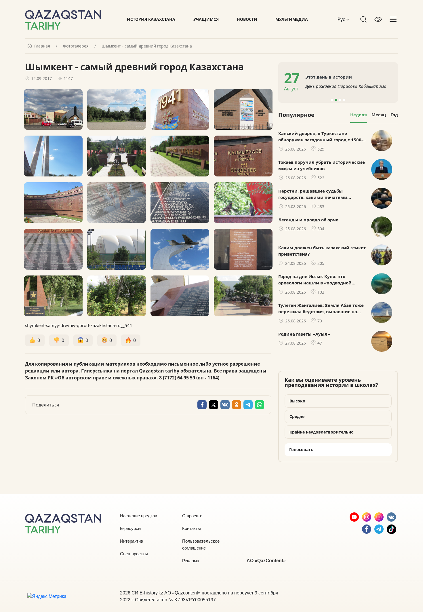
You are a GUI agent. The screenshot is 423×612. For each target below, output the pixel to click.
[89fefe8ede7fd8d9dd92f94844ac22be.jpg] (116, 109)
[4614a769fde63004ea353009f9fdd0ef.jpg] (53, 156)
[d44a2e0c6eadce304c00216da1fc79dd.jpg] (180, 156)
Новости (247, 19)
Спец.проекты (134, 553)
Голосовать (301, 449)
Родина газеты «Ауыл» (304, 334)
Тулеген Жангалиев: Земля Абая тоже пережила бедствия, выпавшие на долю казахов (321, 308)
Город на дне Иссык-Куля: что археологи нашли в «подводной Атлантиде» (315, 279)
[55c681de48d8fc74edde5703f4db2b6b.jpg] (243, 109)
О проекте (192, 515)
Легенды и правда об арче (308, 220)
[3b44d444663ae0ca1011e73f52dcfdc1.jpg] (180, 202)
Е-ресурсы (130, 528)
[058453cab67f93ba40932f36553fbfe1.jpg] (53, 295)
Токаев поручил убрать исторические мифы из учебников (321, 165)
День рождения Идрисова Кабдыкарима (345, 86)
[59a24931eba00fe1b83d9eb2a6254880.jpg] (116, 295)
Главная (42, 46)
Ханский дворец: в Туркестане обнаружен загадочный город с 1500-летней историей (320, 136)
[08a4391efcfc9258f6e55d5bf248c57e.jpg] (53, 202)
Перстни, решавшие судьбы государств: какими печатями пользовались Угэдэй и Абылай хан (318, 194)
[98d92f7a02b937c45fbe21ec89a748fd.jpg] (243, 295)
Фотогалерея (76, 46)
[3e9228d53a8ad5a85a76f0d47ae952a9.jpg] (180, 249)
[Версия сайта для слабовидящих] (378, 19)
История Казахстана (151, 19)
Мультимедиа (291, 19)
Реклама (190, 560)
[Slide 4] (344, 100)
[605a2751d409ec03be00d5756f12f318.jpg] (53, 249)
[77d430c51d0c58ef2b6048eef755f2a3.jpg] (116, 202)
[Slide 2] (336, 100)
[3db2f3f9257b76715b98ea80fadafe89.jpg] (243, 249)
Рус (342, 19)
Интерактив (131, 541)
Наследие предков (138, 515)
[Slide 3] (340, 100)
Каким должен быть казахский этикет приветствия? (322, 251)
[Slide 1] (332, 100)
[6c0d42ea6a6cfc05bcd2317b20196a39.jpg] (53, 109)
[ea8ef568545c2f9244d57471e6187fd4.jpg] (180, 109)
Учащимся (206, 19)
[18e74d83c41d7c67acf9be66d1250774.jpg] (243, 156)
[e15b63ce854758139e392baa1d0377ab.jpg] (180, 295)
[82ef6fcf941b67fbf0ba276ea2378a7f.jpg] (243, 202)
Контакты (191, 528)
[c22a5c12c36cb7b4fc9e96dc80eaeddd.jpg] (116, 249)
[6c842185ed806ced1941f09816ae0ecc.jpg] (116, 156)
